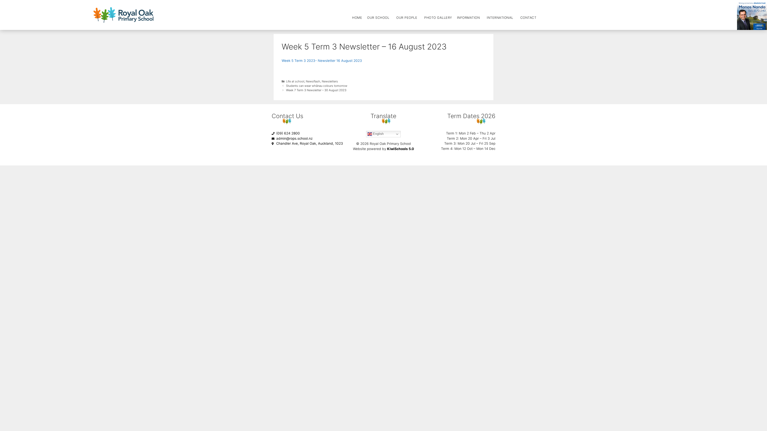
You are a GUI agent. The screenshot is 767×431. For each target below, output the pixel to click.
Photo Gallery (438, 18)
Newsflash (313, 81)
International (500, 18)
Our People (406, 18)
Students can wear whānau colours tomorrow (316, 85)
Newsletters (330, 81)
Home (357, 18)
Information (468, 18)
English (378, 134)
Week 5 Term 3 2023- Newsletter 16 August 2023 (322, 61)
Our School (378, 18)
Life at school (295, 81)
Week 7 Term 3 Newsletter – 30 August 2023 (316, 90)
